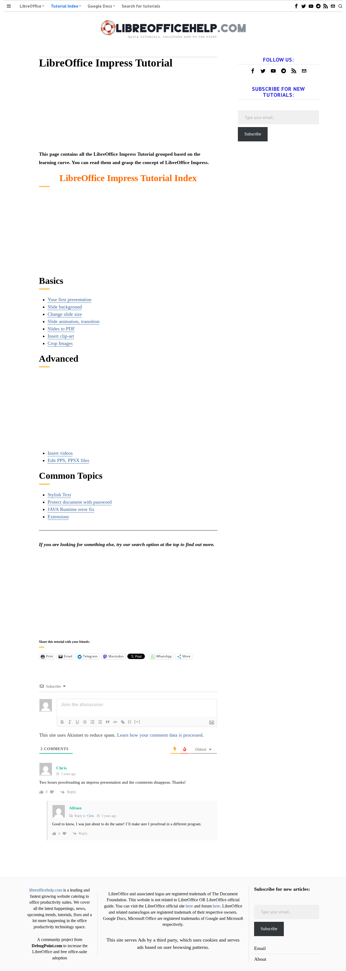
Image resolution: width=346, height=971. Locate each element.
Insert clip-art (61, 336)
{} (130, 722)
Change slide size (65, 314)
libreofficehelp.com (45, 890)
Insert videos (60, 453)
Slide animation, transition (73, 321)
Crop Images (60, 343)
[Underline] (77, 722)
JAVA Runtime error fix (71, 509)
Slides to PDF (61, 328)
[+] (137, 722)
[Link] (123, 722)
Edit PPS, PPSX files (68, 460)
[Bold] (62, 722)
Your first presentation (69, 299)
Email (260, 948)
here (189, 906)
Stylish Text (59, 494)
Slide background (65, 307)
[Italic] (70, 722)
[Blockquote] (107, 722)
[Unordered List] (100, 722)
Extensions (58, 516)
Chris (90, 816)
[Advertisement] (128, 112)
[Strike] (85, 722)
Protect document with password (80, 502)
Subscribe (252, 134)
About (260, 959)
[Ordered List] (92, 722)
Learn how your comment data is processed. (160, 735)
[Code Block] (115, 722)
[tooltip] (296, 6)
